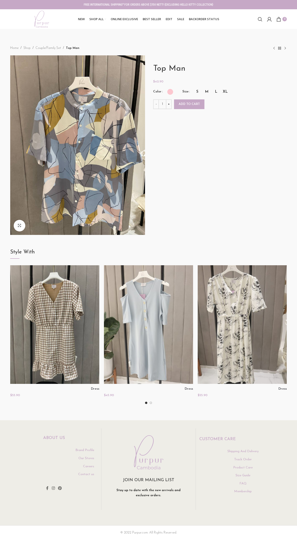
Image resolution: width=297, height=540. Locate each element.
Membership (243, 491)
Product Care (243, 467)
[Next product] (285, 48)
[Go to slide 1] (146, 403)
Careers (88, 466)
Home (14, 48)
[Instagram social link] (53, 488)
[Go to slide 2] (151, 403)
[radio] (170, 92)
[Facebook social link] (47, 488)
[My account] (269, 19)
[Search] (260, 19)
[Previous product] (274, 48)
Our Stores (86, 458)
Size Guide (243, 475)
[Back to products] (279, 48)
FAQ (243, 483)
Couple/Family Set (48, 48)
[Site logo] (42, 19)
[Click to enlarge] (19, 225)
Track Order (243, 459)
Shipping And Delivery (243, 451)
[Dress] (54, 324)
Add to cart (189, 104)
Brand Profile (84, 450)
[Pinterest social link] (60, 488)
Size (185, 91)
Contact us (86, 474)
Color (157, 91)
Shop (27, 48)
